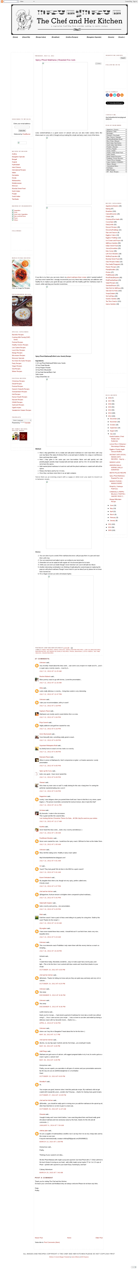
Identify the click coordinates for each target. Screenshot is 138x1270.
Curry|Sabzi (110, 222)
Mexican (15, 186)
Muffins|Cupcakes (112, 256)
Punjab (14, 194)
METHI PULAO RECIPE (118, 473)
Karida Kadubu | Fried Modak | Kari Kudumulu (117, 439)
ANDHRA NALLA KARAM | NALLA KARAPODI (116, 467)
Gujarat (14, 162)
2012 (110, 416)
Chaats (108, 216)
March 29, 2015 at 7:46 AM (51, 1172)
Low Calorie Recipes (19, 347)
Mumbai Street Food (18, 188)
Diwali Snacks (59, 649)
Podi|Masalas (110, 275)
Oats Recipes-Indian (112, 261)
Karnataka (15, 175)
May (111, 508)
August (112, 431)
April (111, 511)
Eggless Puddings (112, 238)
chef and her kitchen (46, 891)
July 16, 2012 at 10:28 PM (51, 951)
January (113, 520)
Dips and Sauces (111, 232)
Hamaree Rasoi (45, 757)
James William (75, 1257)
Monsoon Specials (18, 358)
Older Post (99, 1238)
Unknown (43, 662)
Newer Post (39, 1238)
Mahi (41, 914)
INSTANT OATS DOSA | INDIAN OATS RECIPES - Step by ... (118, 457)
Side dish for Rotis (112, 291)
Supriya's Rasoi (45, 711)
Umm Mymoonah (45, 734)
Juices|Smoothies (112, 248)
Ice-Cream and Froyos (113, 240)
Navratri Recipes (17, 399)
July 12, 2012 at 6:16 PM (50, 729)
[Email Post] (71, 647)
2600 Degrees (85, 1257)
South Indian (16, 196)
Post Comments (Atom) (52, 1242)
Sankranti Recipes (18, 405)
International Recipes (19, 170)
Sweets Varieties (111, 299)
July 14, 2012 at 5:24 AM (50, 937)
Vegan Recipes (17, 366)
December (113, 419)
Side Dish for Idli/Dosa (113, 288)
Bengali (14, 159)
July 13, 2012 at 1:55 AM (50, 833)
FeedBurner (26, 134)
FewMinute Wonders (46, 838)
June (112, 505)
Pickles (108, 272)
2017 (110, 401)
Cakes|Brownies (111, 214)
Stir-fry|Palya (110, 296)
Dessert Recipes (111, 227)
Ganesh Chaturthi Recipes (20, 389)
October (113, 425)
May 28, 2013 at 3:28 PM (50, 1046)
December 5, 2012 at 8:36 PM (53, 995)
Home (69, 1238)
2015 (110, 407)
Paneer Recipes (111, 267)
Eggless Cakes (111, 235)
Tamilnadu (15, 199)
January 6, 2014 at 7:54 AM (52, 1125)
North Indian (16, 191)
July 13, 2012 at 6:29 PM (50, 909)
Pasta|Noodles (110, 269)
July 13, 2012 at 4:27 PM (50, 886)
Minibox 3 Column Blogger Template (59, 1257)
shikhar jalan (44, 1130)
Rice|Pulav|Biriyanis (112, 277)
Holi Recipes (16, 394)
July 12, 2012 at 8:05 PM (50, 766)
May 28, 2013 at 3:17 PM (50, 1034)
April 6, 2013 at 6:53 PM (50, 1023)
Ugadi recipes (16, 407)
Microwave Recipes (18, 355)
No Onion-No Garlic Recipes (21, 361)
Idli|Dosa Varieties (112, 243)
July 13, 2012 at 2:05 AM (50, 844)
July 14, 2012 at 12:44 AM (51, 923)
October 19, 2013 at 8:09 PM (52, 1076)
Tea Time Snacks (111, 301)
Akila (41, 688)
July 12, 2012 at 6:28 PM (50, 740)
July (111, 434)
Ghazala (42, 1114)
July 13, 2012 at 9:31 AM (50, 872)
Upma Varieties (111, 304)
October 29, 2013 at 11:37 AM (53, 1109)
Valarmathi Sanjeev (46, 903)
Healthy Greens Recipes (20, 345)
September (114, 428)
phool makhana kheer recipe (76, 277)
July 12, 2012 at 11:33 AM (51, 683)
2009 (110, 530)
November (113, 422)
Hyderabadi (16, 164)
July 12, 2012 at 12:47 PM (51, 694)
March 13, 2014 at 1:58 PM (51, 1142)
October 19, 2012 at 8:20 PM (52, 983)
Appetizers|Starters (112, 206)
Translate (27, 423)
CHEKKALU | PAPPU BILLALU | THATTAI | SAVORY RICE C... (117, 494)
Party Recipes (16, 363)
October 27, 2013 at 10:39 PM (53, 1095)
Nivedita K (43, 1081)
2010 (110, 527)
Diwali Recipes (17, 384)
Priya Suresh (44, 722)
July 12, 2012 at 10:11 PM (51, 805)
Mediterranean (17, 183)
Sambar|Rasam (111, 285)
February (113, 517)
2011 (110, 524)
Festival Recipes (17, 342)
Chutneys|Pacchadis (113, 219)
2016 (110, 404)
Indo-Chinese (16, 167)
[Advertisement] (69, 44)
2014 (110, 410)
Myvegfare (43, 928)
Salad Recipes (110, 283)
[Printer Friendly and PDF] (98, 64)
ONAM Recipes (17, 402)
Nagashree (43, 796)
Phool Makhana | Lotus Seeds (81, 651)
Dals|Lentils (109, 224)
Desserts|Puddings (112, 230)
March (112, 514)
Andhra (14, 154)
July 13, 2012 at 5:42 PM (50, 898)
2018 (110, 398)
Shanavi (42, 782)
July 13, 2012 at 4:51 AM (50, 861)
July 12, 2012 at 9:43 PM (50, 791)
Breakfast (109, 211)
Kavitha (42, 826)
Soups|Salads (110, 293)
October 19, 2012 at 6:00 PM (52, 970)
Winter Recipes (17, 371)
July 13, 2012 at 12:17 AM (51, 821)
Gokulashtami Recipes (19, 391)
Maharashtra (16, 180)
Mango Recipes (17, 353)
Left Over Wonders (112, 254)
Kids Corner (110, 251)
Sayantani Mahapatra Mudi (48, 745)
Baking (108, 209)
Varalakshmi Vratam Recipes (21, 410)
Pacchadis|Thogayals (113, 264)
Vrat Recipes (16, 369)
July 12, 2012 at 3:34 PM (50, 717)
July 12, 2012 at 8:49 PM (50, 777)
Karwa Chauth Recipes (19, 397)
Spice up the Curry (46, 771)
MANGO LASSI (115, 462)
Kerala (14, 178)
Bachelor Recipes (18, 334)
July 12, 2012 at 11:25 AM (51, 671)
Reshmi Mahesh (45, 676)
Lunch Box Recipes (18, 350)
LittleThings (43, 1051)
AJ (40, 866)
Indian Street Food (112, 246)
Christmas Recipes (18, 381)
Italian (14, 172)
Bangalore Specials (18, 157)
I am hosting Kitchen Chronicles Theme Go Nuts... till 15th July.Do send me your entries (68, 818)
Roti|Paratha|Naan (112, 280)
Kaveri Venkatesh (45, 877)
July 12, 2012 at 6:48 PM (50, 752)
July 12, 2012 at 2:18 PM (50, 706)
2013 (110, 413)
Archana (42, 810)
